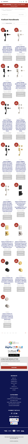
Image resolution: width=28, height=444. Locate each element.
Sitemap (14, 390)
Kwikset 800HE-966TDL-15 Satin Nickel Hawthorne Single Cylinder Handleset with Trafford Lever (20, 85)
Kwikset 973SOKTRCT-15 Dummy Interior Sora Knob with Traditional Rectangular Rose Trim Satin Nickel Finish (21, 244)
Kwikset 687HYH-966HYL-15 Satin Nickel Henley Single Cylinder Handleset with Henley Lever (21, 49)
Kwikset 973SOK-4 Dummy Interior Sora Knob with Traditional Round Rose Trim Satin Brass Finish (20, 280)
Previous (2, 442)
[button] (13, 14)
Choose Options (7, 59)
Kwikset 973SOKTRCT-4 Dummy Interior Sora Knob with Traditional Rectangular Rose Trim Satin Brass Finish (7, 244)
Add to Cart (20, 215)
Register (16, 388)
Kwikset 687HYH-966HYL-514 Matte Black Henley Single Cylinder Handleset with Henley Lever (7, 49)
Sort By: (3, 23)
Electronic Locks (14, 400)
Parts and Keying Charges (14, 403)
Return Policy (14, 379)
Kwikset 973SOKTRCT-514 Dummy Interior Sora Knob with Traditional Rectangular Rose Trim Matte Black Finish (21, 205)
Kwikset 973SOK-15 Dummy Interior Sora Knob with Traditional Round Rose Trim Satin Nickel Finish (7, 316)
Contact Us (14, 386)
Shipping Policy (14, 381)
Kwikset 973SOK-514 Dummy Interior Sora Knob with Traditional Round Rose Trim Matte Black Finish (7, 280)
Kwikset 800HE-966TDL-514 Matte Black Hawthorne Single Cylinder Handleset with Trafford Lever (7, 86)
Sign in (11, 388)
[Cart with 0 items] (23, 1)
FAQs (14, 384)
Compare (7, 57)
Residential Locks (14, 397)
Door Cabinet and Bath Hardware (14, 402)
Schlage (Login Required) (14, 405)
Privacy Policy (14, 383)
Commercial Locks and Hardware (14, 398)
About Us (14, 378)
